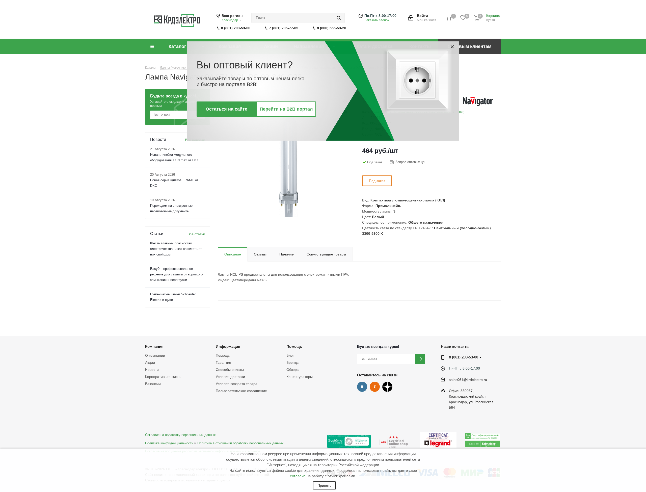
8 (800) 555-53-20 (331, 28)
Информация (228, 346)
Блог (290, 355)
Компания (154, 346)
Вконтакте (362, 387)
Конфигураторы (299, 377)
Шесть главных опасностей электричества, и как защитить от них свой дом (176, 248)
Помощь (223, 355)
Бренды (292, 362)
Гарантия (223, 362)
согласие (298, 476)
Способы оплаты (230, 370)
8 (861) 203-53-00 (235, 28)
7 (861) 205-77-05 (283, 28)
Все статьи (196, 234)
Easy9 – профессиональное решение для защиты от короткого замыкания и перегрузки (176, 274)
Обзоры (292, 370)
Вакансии (153, 384)
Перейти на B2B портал (286, 109)
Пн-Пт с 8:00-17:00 (380, 16)
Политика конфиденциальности (169, 443)
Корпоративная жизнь (163, 377)
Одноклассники (375, 387)
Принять (324, 485)
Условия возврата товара (236, 384)
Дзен (387, 387)
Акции (150, 362)
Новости (152, 370)
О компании (155, 355)
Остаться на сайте (226, 109)
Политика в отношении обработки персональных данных (240, 443)
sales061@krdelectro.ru (468, 380)
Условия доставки (230, 377)
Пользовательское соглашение (241, 391)
